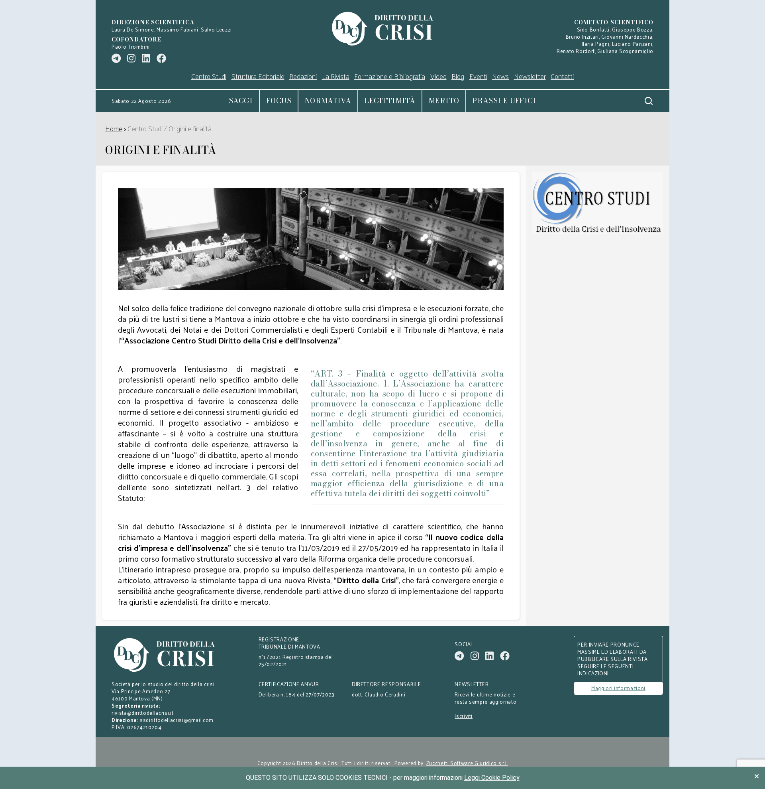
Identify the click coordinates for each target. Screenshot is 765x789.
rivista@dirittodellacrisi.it (142, 712)
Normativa (328, 100)
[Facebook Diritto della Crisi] (161, 58)
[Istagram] (131, 58)
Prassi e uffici (504, 100)
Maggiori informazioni (618, 687)
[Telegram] (116, 58)
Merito (444, 100)
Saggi (241, 100)
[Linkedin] (146, 58)
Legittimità (390, 100)
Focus (278, 100)
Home (113, 128)
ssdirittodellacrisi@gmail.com (177, 719)
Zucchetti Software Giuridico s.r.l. (467, 763)
